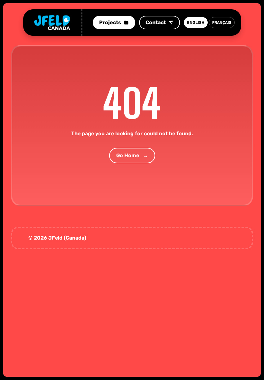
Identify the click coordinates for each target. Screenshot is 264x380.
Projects (110, 22)
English (195, 22)
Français (221, 22)
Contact (156, 22)
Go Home (132, 155)
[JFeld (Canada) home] (52, 22)
